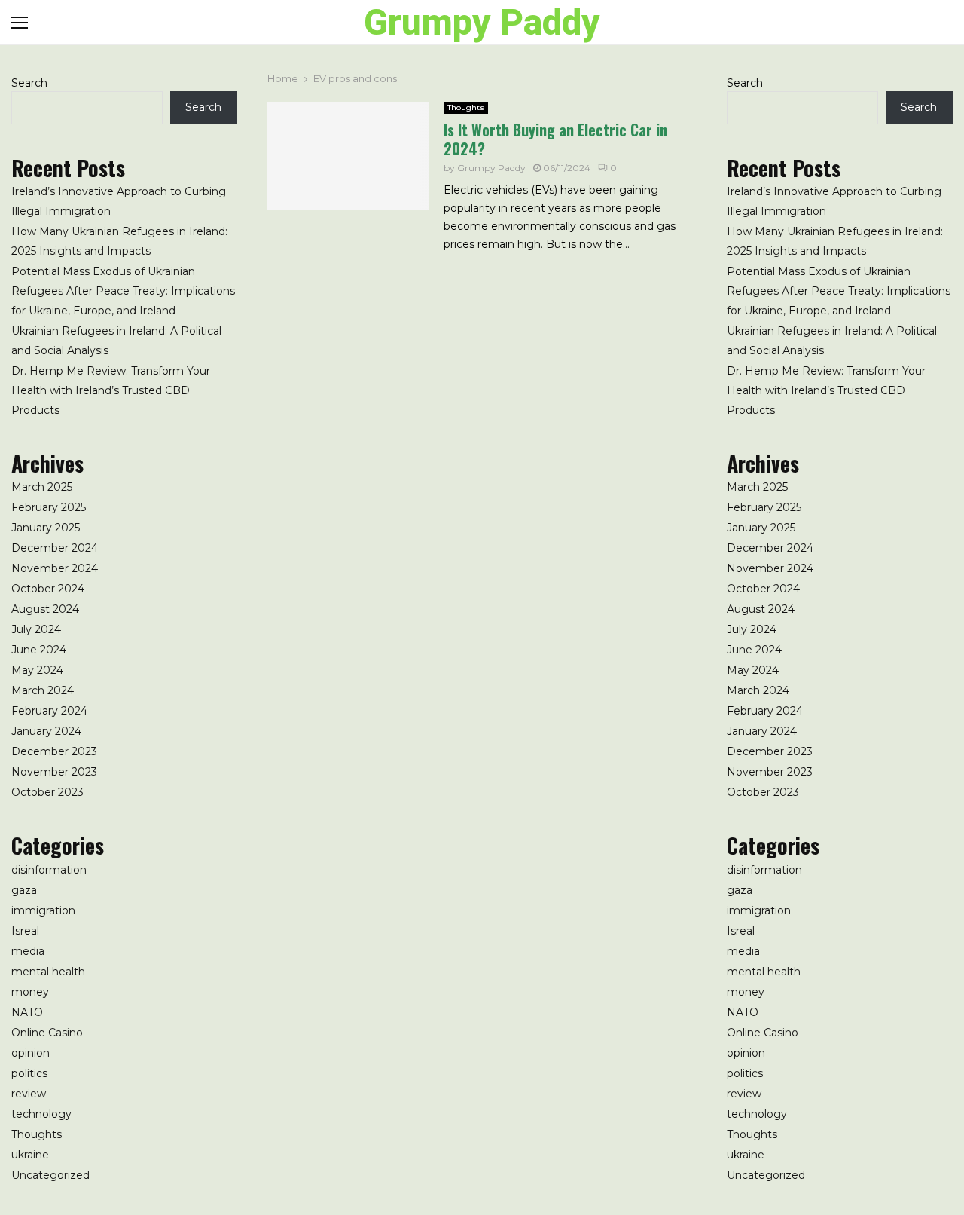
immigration (43, 910)
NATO (27, 1012)
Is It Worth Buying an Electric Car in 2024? (555, 139)
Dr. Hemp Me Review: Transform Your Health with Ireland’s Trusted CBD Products (110, 390)
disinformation (49, 870)
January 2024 (46, 731)
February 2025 (48, 507)
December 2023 (54, 751)
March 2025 (41, 487)
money (30, 992)
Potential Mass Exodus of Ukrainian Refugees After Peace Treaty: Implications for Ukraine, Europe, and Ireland (123, 291)
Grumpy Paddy (482, 22)
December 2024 (54, 548)
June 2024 (38, 649)
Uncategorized (50, 1175)
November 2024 (54, 568)
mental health (48, 971)
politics (29, 1073)
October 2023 (47, 792)
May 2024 (37, 670)
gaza (24, 890)
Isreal (25, 931)
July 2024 (36, 629)
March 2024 (42, 690)
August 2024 (45, 609)
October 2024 (47, 588)
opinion (30, 1053)
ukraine (30, 1154)
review (28, 1093)
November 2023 (54, 772)
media (27, 951)
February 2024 (49, 711)
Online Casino (47, 1032)
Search (29, 83)
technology (41, 1114)
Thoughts (465, 107)
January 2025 (45, 527)
